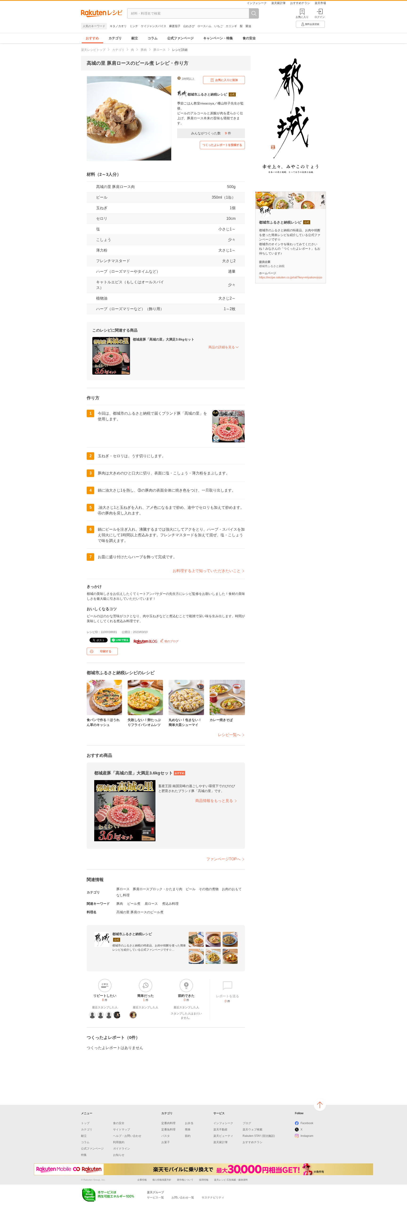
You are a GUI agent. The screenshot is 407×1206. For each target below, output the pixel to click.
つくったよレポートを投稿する (222, 145)
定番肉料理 (168, 1123)
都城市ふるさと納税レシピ (132, 934)
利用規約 (118, 1142)
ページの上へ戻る (320, 1105)
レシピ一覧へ (229, 735)
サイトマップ (121, 1129)
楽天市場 (320, 3)
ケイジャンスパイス (153, 26)
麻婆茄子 (174, 26)
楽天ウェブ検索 (252, 1129)
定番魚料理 (168, 1129)
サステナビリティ (213, 1197)
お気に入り (302, 17)
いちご (218, 26)
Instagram (307, 1136)
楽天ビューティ (223, 1136)
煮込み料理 (170, 904)
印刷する (105, 651)
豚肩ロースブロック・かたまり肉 (157, 889)
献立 (134, 38)
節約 (188, 1136)
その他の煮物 (209, 889)
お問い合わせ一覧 (182, 1197)
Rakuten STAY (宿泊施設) (259, 1136)
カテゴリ (115, 38)
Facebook (307, 1123)
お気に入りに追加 (226, 80)
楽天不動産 (220, 1129)
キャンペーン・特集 (218, 38)
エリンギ (231, 26)
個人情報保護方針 (161, 1179)
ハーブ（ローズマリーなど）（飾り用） (130, 309)
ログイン (319, 17)
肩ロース (151, 904)
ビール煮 (133, 904)
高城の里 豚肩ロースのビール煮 (139, 912)
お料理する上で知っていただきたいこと (206, 571)
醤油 (248, 26)
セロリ (101, 218)
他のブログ (171, 641)
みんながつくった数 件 (211, 133)
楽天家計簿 (278, 3)
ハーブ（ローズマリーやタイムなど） (128, 271)
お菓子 (165, 1142)
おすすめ (92, 38)
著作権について (185, 1179)
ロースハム (204, 26)
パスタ (165, 1136)
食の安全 (249, 38)
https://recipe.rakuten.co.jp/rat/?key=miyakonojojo (290, 277)
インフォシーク (257, 3)
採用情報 (203, 1179)
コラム (153, 38)
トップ (85, 1123)
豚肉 (144, 50)
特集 (84, 1155)
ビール (101, 197)
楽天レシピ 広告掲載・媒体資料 (231, 1179)
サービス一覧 (155, 1197)
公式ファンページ (180, 38)
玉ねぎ (101, 208)
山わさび (189, 26)
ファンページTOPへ (223, 859)
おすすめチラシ (300, 3)
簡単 (188, 1129)
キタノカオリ (118, 26)
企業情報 (142, 1179)
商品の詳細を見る (221, 347)
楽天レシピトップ (93, 50)
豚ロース (159, 50)
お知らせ (118, 1155)
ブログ (247, 1123)
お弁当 (189, 1123)
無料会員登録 (312, 24)
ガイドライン (121, 1148)
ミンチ (134, 26)
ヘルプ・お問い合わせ (127, 1136)
